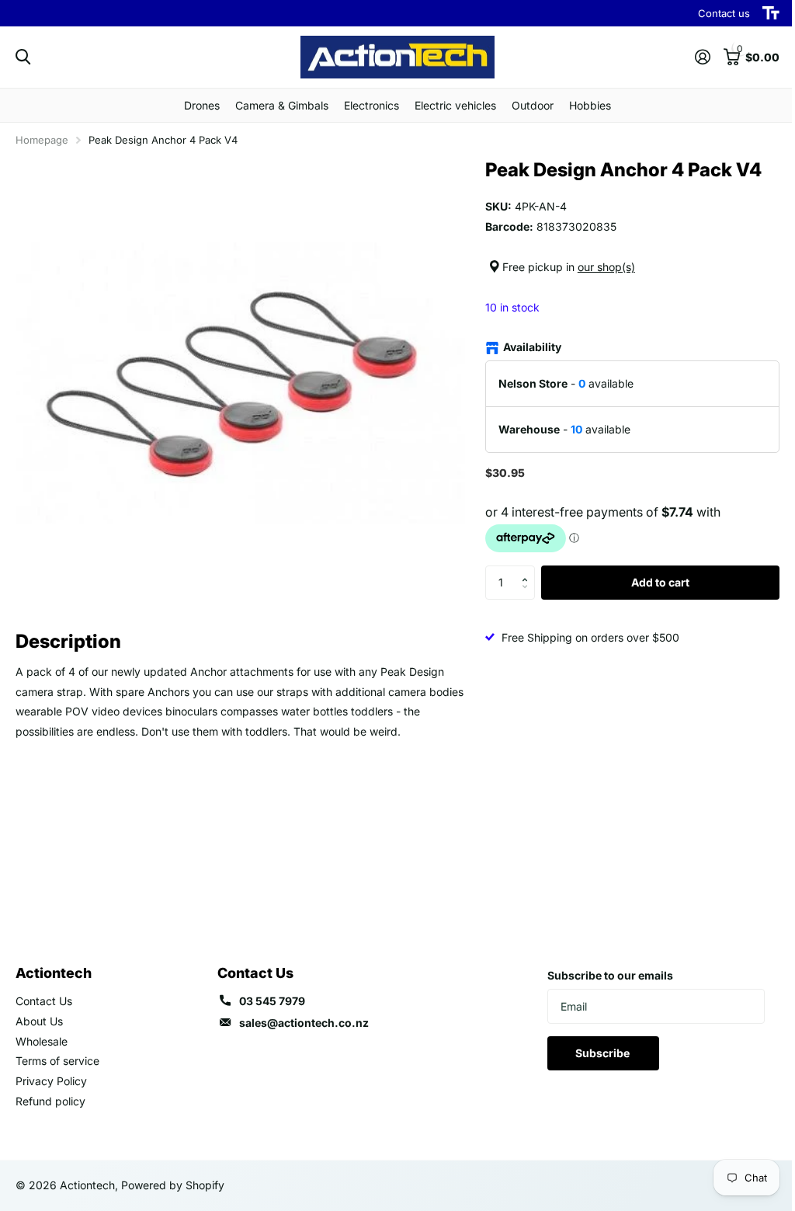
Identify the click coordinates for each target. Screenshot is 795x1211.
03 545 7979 (272, 1000)
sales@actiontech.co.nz (304, 1022)
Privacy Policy (51, 1080)
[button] (529, 570)
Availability (532, 346)
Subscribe (603, 1053)
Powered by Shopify (172, 1185)
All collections (202, 105)
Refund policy (50, 1101)
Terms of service (57, 1060)
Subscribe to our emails (610, 975)
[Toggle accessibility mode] (770, 13)
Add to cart (660, 582)
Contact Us (44, 1000)
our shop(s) (606, 266)
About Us (39, 1021)
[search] (23, 57)
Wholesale (42, 1041)
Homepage (42, 140)
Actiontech (54, 973)
